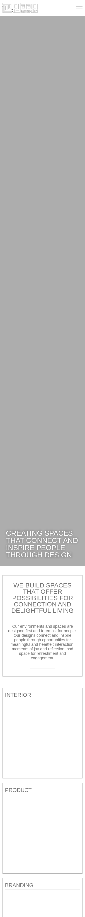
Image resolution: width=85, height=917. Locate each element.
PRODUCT (18, 790)
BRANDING (19, 885)
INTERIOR (18, 695)
